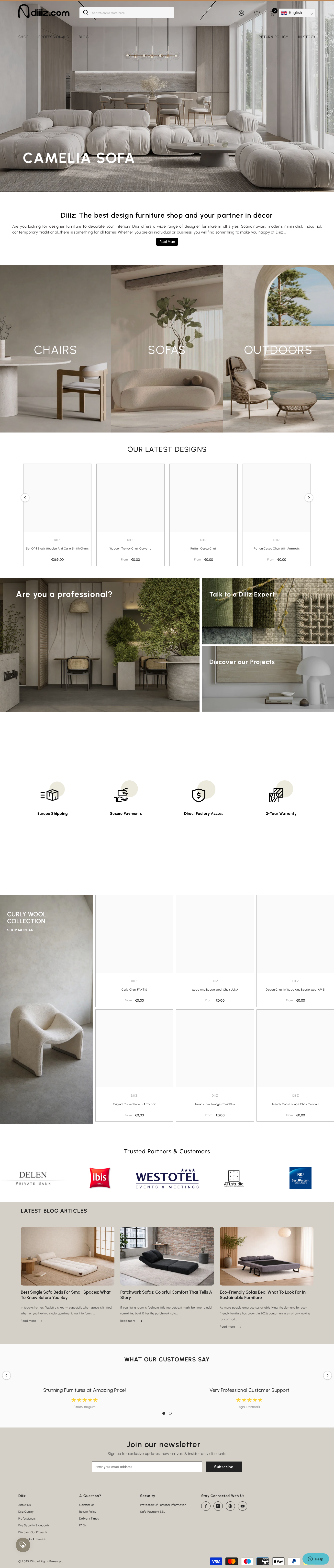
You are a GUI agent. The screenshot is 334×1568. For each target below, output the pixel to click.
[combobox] (131, 12)
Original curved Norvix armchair (134, 1104)
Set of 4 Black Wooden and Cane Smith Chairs (57, 548)
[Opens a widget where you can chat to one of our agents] (315, 1559)
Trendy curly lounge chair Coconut (295, 1104)
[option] (57, 515)
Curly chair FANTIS (134, 989)
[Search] (126, 12)
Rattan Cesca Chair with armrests (277, 548)
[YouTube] (242, 1506)
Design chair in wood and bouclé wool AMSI (295, 989)
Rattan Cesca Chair (203, 548)
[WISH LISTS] (257, 12)
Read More (167, 242)
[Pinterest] (230, 1506)
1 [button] (163, 1413)
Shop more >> (20, 930)
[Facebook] (206, 1506)
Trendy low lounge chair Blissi (215, 1104)
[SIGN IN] (241, 13)
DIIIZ (130, 540)
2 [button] (170, 1413)
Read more (32, 1320)
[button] (25, 497)
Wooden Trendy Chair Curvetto (130, 548)
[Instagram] (218, 1506)
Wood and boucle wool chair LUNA (215, 989)
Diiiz (57, 540)
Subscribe (224, 1466)
